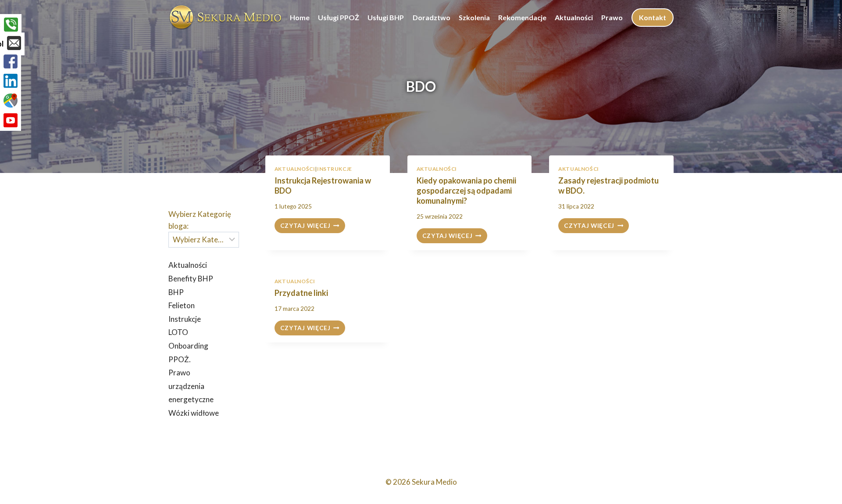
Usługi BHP (385, 17)
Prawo (612, 17)
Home (300, 17)
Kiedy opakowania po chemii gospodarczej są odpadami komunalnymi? (466, 191)
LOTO (178, 332)
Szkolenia (474, 17)
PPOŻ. (179, 359)
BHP (176, 292)
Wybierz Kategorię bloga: (199, 219)
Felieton (181, 305)
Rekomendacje (522, 17)
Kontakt (652, 17)
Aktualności (574, 17)
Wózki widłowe (193, 413)
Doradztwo (431, 17)
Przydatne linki (301, 293)
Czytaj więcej (312, 226)
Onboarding (188, 345)
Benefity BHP (190, 278)
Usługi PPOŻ (338, 17)
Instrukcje (334, 169)
